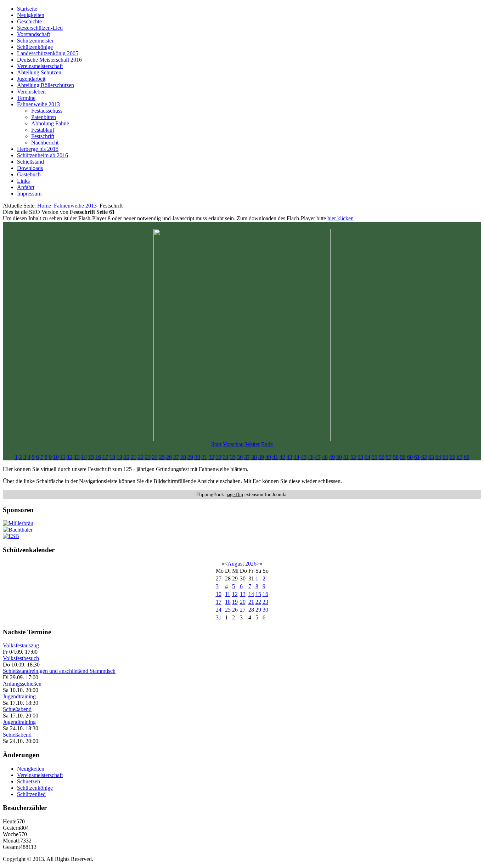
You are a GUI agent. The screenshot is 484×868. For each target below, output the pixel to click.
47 (318, 457)
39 (261, 457)
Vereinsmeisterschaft (40, 66)
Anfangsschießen (22, 684)
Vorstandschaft (33, 34)
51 (346, 457)
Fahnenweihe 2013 (38, 104)
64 (438, 457)
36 (240, 457)
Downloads (30, 168)
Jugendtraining (19, 696)
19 (119, 457)
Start (216, 444)
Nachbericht (44, 143)
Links (23, 181)
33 (218, 457)
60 (410, 457)
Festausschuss (46, 111)
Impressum (29, 194)
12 (70, 457)
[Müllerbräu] (18, 523)
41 (275, 457)
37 (247, 457)
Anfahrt (25, 187)
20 (126, 457)
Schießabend (17, 709)
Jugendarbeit (31, 79)
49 (332, 457)
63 (431, 457)
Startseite (27, 9)
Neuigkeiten (30, 15)
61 (417, 457)
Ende (267, 444)
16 (98, 457)
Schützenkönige (35, 47)
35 (233, 457)
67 (459, 457)
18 (112, 457)
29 (190, 457)
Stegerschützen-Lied (40, 28)
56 (381, 457)
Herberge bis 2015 (37, 149)
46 (311, 457)
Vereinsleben (31, 92)
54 (367, 457)
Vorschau (233, 444)
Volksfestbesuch (21, 658)
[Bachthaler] (18, 530)
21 (133, 457)
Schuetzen (28, 781)
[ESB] (11, 536)
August (235, 564)
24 (155, 457)
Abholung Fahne (50, 123)
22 (140, 457)
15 (91, 457)
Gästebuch (29, 174)
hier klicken (340, 218)
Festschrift (42, 136)
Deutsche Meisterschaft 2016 (49, 60)
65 (445, 457)
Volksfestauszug (21, 645)
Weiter (252, 444)
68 (466, 457)
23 (148, 457)
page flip (234, 494)
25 (162, 457)
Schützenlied (31, 794)
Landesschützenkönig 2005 (47, 53)
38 (254, 457)
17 (105, 457)
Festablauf (42, 130)
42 (282, 457)
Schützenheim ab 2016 (42, 155)
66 (452, 457)
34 (226, 457)
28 (183, 457)
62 (424, 457)
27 (176, 457)
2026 (251, 564)
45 (303, 457)
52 (353, 457)
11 (63, 457)
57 (389, 457)
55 (374, 457)
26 (169, 457)
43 (289, 457)
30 (197, 457)
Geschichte (29, 21)
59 (403, 457)
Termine (26, 98)
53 (360, 457)
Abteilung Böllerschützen (45, 85)
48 (325, 457)
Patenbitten (43, 117)
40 (268, 457)
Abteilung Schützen (39, 72)
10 (56, 457)
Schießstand (30, 162)
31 (204, 457)
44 (296, 457)
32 (211, 457)
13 (77, 457)
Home (44, 206)
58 (396, 457)
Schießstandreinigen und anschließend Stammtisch (59, 671)
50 (339, 457)
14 (84, 457)
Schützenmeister (35, 41)
